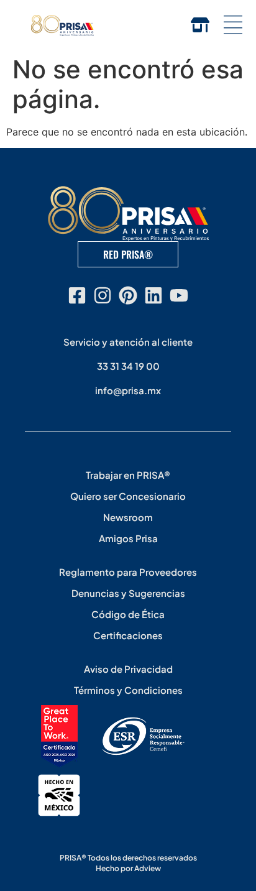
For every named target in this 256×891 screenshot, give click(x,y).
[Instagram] (102, 295)
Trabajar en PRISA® (128, 475)
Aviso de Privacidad (128, 669)
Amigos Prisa (128, 538)
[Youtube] (179, 295)
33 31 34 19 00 (128, 366)
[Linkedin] (153, 295)
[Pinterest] (128, 295)
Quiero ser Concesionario (128, 496)
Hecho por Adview (128, 868)
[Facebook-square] (77, 295)
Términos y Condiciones (128, 690)
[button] (233, 25)
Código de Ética (128, 614)
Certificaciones (128, 635)
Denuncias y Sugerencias (128, 593)
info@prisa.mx (128, 390)
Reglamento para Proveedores (128, 572)
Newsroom (128, 517)
